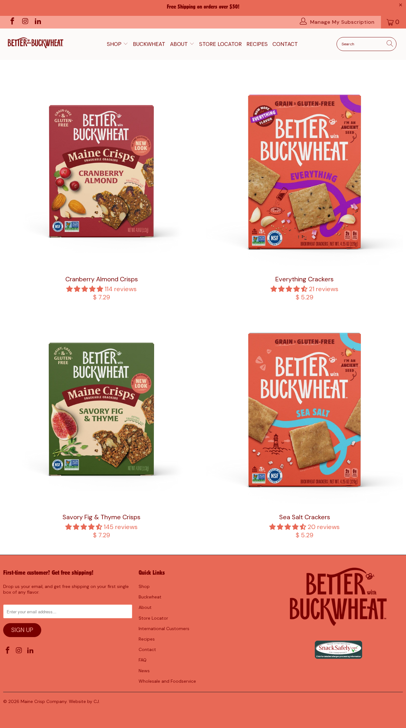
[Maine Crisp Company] (35, 42)
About (179, 44)
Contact (285, 44)
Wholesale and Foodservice (167, 681)
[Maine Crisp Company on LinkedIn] (38, 22)
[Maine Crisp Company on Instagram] (25, 22)
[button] (84, 289)
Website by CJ (84, 701)
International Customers (164, 628)
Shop (115, 44)
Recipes (257, 44)
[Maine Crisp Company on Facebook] (12, 22)
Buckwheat (149, 44)
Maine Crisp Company (44, 701)
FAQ (143, 660)
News (144, 671)
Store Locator (220, 44)
